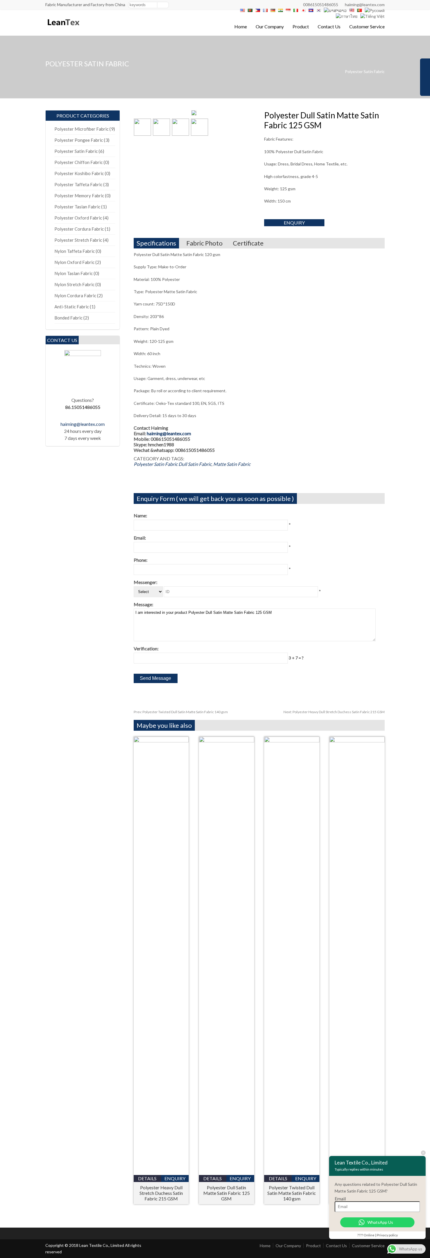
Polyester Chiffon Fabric (78, 162)
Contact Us (329, 26)
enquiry (294, 222)
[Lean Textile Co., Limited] (63, 28)
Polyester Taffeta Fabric (78, 184)
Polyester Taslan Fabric (77, 206)
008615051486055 (320, 4)
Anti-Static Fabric (71, 306)
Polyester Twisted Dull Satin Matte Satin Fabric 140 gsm (181, 712)
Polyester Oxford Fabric (78, 217)
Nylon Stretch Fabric (74, 284)
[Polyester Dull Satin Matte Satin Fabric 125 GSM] (226, 740)
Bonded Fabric (68, 317)
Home (240, 26)
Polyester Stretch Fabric (78, 240)
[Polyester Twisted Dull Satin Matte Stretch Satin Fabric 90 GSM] (357, 740)
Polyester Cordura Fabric (79, 228)
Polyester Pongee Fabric (78, 140)
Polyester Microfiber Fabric (81, 129)
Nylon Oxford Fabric (74, 262)
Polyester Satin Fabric (365, 71)
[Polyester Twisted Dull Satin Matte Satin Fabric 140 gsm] (291, 740)
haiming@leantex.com (365, 4)
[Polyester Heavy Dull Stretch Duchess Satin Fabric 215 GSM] (161, 740)
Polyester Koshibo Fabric (79, 173)
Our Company (270, 26)
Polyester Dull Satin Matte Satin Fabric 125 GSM (226, 1193)
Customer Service (367, 26)
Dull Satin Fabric (194, 464)
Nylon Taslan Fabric (73, 273)
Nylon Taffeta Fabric (74, 251)
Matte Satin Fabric (231, 464)
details (147, 1178)
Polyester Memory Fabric (79, 195)
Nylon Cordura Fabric (75, 295)
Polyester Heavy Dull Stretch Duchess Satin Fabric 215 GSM (334, 712)
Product (301, 26)
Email (340, 1198)
